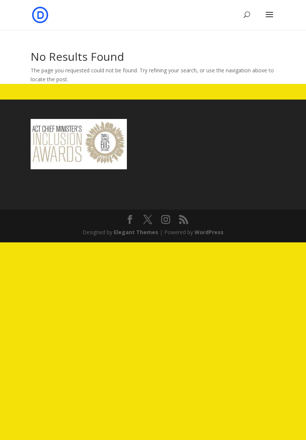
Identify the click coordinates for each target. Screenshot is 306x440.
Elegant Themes (136, 232)
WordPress (209, 232)
